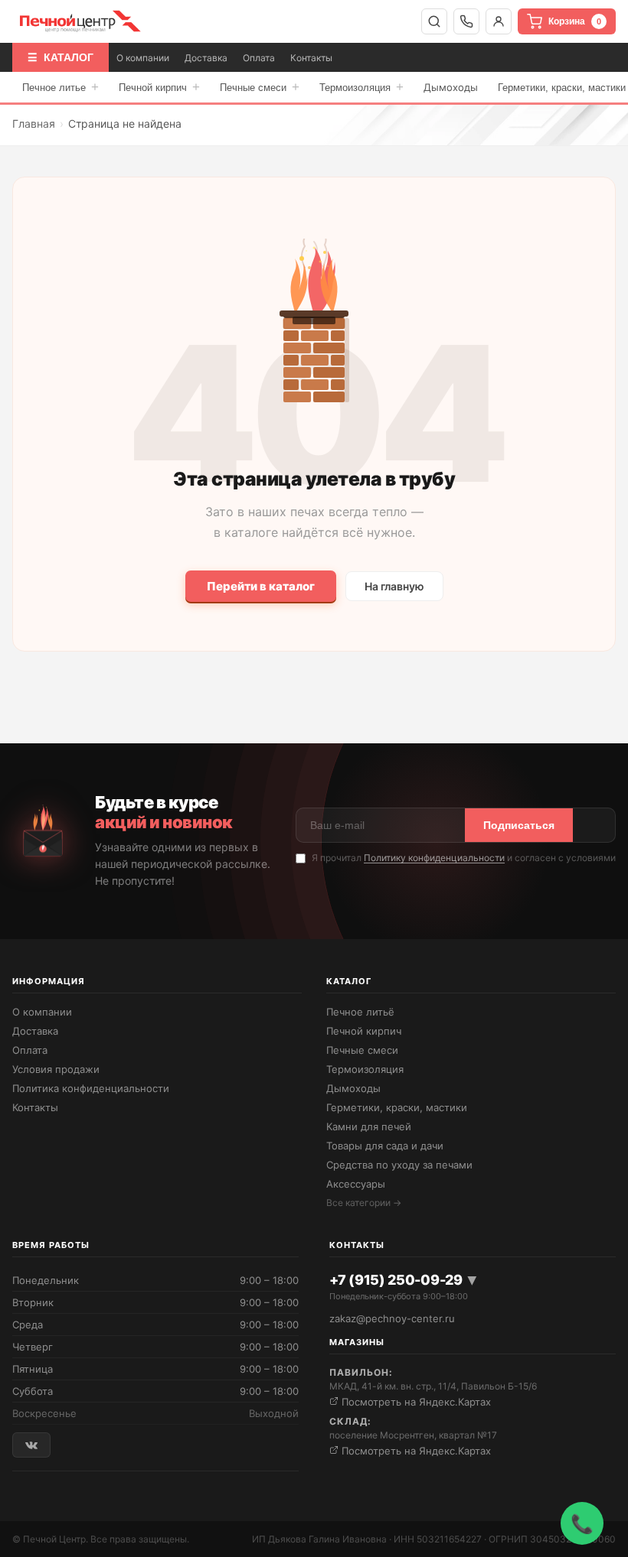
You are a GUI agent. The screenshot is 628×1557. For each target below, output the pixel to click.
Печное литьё (360, 1012)
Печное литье (60, 87)
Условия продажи (56, 1069)
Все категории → (363, 1202)
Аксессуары (355, 1184)
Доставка (206, 57)
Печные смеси (259, 87)
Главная (33, 123)
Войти (499, 21)
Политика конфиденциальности (90, 1088)
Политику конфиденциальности (434, 857)
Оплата (259, 57)
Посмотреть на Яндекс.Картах (415, 1402)
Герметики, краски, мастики (396, 1107)
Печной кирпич (159, 87)
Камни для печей (368, 1126)
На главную (394, 586)
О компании (142, 57)
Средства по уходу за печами (399, 1165)
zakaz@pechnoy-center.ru (392, 1318)
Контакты (311, 57)
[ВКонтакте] (31, 1445)
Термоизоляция (361, 87)
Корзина (574, 21)
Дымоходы (451, 87)
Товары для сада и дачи (384, 1145)
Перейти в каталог (261, 586)
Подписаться (518, 825)
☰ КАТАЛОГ (60, 57)
